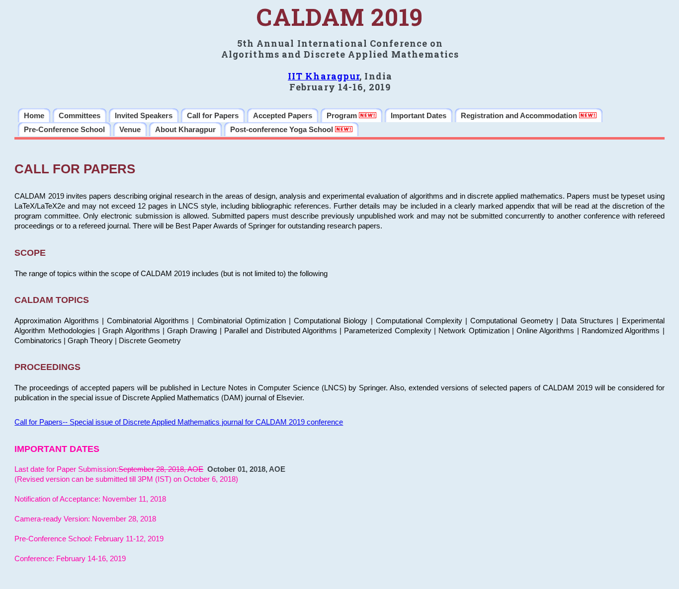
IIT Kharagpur (323, 76)
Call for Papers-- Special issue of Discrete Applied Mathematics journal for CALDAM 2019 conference (178, 422)
